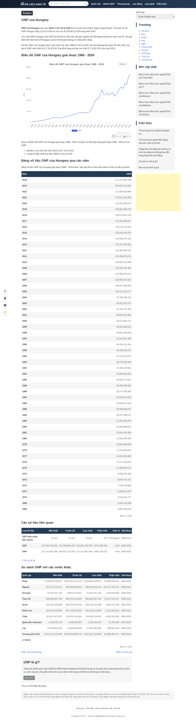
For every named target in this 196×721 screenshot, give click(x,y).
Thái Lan (145, 56)
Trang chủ (80, 708)
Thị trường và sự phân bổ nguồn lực (154, 132)
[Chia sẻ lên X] (5, 298)
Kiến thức (162, 4)
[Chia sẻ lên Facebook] (5, 291)
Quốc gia (140, 12)
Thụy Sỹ (26, 599)
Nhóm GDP (109, 4)
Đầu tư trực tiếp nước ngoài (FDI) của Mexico (154, 113)
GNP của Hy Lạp (124, 652)
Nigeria (25, 587)
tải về (128, 136)
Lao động (137, 4)
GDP (24, 546)
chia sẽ (118, 136)
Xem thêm (29, 678)
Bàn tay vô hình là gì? (149, 167)
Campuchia (146, 60)
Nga (143, 44)
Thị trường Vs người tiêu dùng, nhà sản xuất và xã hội (153, 141)
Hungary (27, 13)
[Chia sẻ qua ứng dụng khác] (5, 312)
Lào (24, 628)
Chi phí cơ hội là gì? (148, 161)
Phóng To (122, 64)
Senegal (26, 593)
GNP (24, 551)
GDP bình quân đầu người (30, 538)
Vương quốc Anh (31, 634)
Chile (24, 616)
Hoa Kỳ (144, 50)
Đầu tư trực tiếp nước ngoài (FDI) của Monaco (154, 94)
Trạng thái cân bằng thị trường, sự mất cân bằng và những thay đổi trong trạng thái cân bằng (155, 152)
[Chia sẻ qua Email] (5, 305)
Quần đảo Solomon (32, 622)
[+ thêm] (26, 640)
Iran (143, 34)
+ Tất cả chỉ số (28, 560)
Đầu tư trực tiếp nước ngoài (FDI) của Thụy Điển (154, 76)
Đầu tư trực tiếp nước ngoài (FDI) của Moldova (154, 103)
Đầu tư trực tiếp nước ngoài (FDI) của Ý (154, 85)
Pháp (24, 581)
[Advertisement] (158, 192)
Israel (25, 605)
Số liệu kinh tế (35, 4)
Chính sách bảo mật (103, 708)
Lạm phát (149, 4)
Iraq (143, 40)
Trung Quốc (146, 47)
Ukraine (145, 31)
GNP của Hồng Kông (31, 652)
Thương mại (123, 4)
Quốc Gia (96, 4)
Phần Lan (27, 610)
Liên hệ (117, 708)
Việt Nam (145, 53)
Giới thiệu (90, 708)
